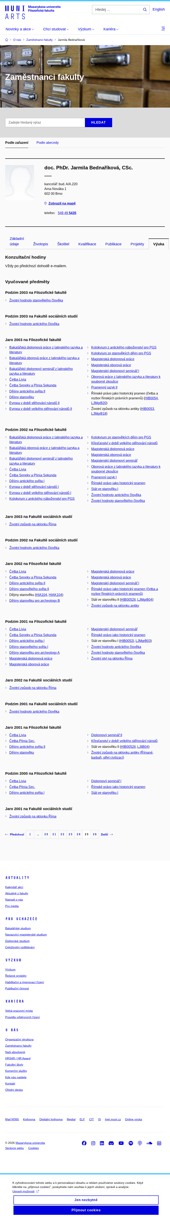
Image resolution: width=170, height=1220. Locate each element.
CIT (91, 1119)
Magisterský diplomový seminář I (115, 371)
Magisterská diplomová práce (112, 359)
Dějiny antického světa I (26, 481)
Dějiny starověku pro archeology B (34, 600)
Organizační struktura (19, 1039)
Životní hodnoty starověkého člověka (36, 300)
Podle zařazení (16, 142)
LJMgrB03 (143, 641)
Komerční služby (16, 1070)
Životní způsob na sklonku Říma (32, 524)
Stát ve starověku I (104, 489)
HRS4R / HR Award (17, 1058)
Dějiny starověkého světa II (29, 589)
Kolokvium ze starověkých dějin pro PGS (121, 353)
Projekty (137, 244)
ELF (82, 1119)
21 (54, 834)
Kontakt (10, 1083)
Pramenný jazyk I (104, 477)
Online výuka (133, 1119)
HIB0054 (151, 398)
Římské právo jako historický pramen (118, 483)
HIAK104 (55, 595)
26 (95, 834)
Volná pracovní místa (19, 1010)
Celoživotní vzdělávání (20, 947)
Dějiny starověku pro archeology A (34, 652)
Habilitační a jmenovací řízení (24, 982)
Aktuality (17, 877)
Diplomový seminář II (106, 735)
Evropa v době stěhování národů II (34, 403)
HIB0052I (127, 641)
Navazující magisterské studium (26, 934)
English (159, 9)
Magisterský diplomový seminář (114, 460)
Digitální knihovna (51, 1119)
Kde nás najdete (16, 1077)
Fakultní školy (14, 1064)
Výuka (158, 244)
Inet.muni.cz (113, 1119)
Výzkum (13, 960)
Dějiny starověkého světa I (28, 647)
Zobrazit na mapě (62, 203)
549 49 (67, 213)
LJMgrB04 (144, 599)
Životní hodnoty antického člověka (34, 324)
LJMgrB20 (98, 403)
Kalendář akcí (14, 887)
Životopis (40, 244)
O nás (12, 1030)
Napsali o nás (14, 899)
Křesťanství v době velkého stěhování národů (124, 443)
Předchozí (17, 834)
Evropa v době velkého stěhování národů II (40, 409)
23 (70, 834)
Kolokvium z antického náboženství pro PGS (124, 347)
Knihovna (29, 1119)
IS (99, 1119)
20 (46, 834)
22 (62, 834)
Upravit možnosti (23, 1191)
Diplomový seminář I (106, 781)
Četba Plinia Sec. (22, 741)
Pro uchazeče (21, 919)
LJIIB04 (142, 746)
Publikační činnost (17, 988)
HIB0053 (147, 409)
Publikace (113, 244)
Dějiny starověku (21, 397)
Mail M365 (12, 1119)
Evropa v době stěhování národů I (34, 487)
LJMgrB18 (98, 413)
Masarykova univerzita (30, 1142)
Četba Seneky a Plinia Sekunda (32, 385)
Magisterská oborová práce (111, 365)
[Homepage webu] (33, 12)
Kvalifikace (87, 244)
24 (78, 834)
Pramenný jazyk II (104, 387)
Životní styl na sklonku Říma (111, 658)
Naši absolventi (15, 1052)
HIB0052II (128, 599)
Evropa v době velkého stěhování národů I (40, 493)
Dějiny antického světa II (27, 391)
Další (104, 834)
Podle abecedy (47, 142)
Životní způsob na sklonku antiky (115, 605)
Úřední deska (14, 1089)
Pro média (12, 906)
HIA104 (41, 595)
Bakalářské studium (18, 928)
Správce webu (14, 1148)
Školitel (63, 244)
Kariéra (14, 1001)
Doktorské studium (17, 941)
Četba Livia (17, 379)
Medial (71, 1119)
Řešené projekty (16, 975)
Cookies (33, 1148)
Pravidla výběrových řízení (22, 1017)
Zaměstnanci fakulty (18, 1045)
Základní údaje (17, 241)
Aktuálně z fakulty (16, 893)
